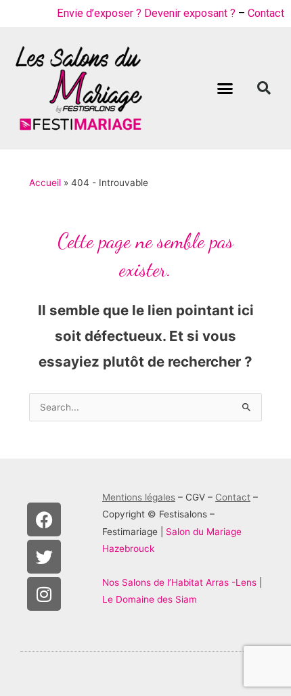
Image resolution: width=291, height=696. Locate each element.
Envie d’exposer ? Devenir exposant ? (146, 13)
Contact (266, 13)
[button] (225, 88)
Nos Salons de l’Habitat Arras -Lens (179, 582)
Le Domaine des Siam (149, 599)
